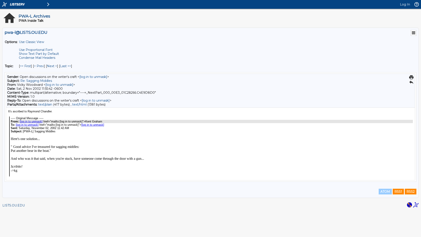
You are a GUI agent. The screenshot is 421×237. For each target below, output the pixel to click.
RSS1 (398, 192)
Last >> (65, 66)
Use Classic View (31, 42)
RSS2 (411, 192)
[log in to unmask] (93, 77)
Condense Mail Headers (37, 58)
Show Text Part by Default (39, 54)
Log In (405, 4)
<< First (25, 66)
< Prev (39, 66)
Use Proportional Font (36, 50)
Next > (52, 66)
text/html (79, 104)
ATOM (385, 192)
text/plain (45, 104)
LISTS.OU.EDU (13, 205)
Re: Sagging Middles (36, 81)
